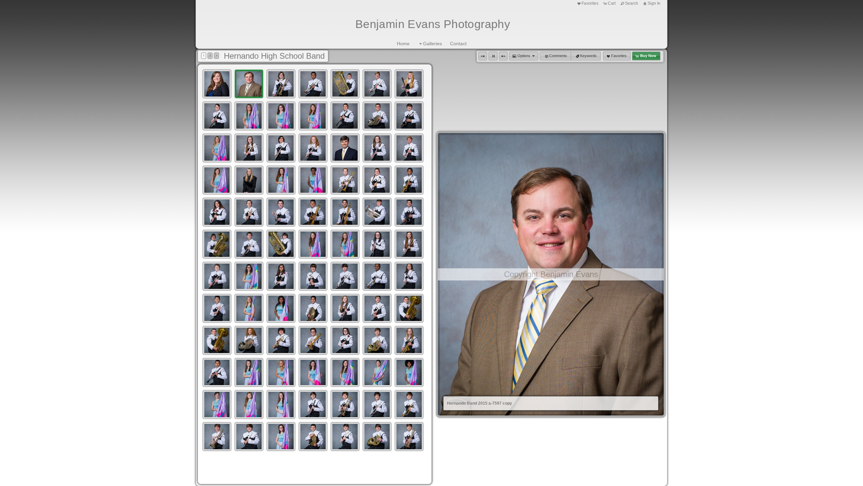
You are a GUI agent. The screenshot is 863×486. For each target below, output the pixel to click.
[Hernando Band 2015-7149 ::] (313, 308)
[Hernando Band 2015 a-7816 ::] (249, 212)
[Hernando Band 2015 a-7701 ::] (345, 84)
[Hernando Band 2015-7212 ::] (217, 404)
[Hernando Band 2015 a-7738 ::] (409, 116)
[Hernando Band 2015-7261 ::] (409, 436)
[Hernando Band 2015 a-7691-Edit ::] (281, 84)
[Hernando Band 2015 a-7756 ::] (313, 148)
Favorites (590, 3)
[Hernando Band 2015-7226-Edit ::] (313, 404)
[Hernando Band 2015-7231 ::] (377, 404)
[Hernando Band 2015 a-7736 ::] (377, 116)
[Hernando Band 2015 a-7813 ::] (217, 212)
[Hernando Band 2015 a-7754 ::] (281, 148)
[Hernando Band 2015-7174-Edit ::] (313, 340)
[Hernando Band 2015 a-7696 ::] (313, 84)
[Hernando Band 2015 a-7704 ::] (377, 84)
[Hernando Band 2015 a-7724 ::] (281, 116)
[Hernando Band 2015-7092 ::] (313, 244)
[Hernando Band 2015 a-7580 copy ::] (217, 84)
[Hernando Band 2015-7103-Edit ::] (409, 244)
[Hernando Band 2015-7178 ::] (377, 340)
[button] (482, 56)
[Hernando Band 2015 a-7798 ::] (377, 180)
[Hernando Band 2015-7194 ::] (281, 372)
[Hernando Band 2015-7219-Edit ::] (281, 404)
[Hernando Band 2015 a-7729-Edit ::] (313, 116)
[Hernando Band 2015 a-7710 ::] (409, 84)
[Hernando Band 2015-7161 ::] (409, 308)
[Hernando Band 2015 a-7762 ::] (345, 148)
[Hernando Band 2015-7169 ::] (281, 340)
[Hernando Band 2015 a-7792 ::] (345, 180)
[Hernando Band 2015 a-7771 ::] (409, 148)
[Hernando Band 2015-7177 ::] (345, 340)
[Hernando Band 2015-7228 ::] (345, 404)
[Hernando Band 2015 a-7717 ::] (249, 116)
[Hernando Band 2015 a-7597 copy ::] (249, 84)
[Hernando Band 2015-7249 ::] (313, 436)
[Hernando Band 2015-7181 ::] (409, 340)
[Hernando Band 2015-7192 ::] (249, 372)
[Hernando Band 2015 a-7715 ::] (217, 116)
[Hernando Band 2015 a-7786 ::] (281, 180)
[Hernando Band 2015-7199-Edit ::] (313, 372)
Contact (458, 43)
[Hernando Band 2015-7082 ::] (249, 244)
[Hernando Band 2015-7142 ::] (249, 308)
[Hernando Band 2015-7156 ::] (377, 308)
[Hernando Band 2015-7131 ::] (409, 276)
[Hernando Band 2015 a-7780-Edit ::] (249, 180)
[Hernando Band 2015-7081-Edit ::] (217, 244)
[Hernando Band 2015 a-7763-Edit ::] (377, 148)
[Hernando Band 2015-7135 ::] (217, 308)
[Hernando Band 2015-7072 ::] (345, 212)
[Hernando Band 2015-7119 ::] (281, 276)
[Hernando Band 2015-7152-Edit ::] (345, 308)
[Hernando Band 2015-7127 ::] (377, 276)
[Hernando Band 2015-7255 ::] (377, 436)
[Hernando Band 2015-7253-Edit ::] (345, 436)
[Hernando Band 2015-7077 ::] (409, 212)
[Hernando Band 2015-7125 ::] (345, 276)
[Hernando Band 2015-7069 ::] (313, 212)
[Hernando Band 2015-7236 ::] (409, 404)
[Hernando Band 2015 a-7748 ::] (249, 148)
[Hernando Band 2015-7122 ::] (313, 276)
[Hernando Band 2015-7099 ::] (377, 244)
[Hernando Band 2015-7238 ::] (217, 436)
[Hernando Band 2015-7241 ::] (249, 436)
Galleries (432, 43)
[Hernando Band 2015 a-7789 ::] (313, 180)
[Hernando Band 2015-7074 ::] (377, 212)
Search (631, 3)
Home (403, 43)
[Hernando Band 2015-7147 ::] (281, 308)
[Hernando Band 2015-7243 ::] (281, 436)
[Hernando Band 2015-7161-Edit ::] (217, 340)
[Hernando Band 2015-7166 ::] (249, 340)
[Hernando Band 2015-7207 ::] (409, 372)
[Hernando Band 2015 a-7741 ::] (217, 148)
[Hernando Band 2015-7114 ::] (249, 276)
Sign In (654, 3)
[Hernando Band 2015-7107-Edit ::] (217, 276)
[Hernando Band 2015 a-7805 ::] (409, 180)
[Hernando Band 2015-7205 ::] (377, 372)
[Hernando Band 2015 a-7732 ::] (345, 116)
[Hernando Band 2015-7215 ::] (249, 404)
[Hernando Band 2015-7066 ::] (281, 212)
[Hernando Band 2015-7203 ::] (345, 372)
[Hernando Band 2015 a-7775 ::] (217, 180)
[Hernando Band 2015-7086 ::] (281, 244)
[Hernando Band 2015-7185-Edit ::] (217, 372)
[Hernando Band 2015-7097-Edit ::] (345, 244)
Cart (612, 3)
